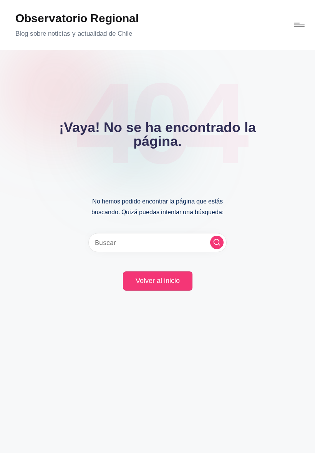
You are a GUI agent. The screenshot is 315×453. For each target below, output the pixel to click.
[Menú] (298, 25)
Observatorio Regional (77, 18)
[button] (217, 242)
